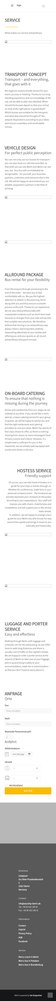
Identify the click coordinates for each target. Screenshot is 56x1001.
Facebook (23, 941)
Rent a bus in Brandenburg (31, 964)
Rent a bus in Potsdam (29, 960)
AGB (20, 937)
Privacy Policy (25, 933)
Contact (22, 925)
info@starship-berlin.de (29, 903)
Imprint (22, 929)
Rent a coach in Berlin (29, 956)
